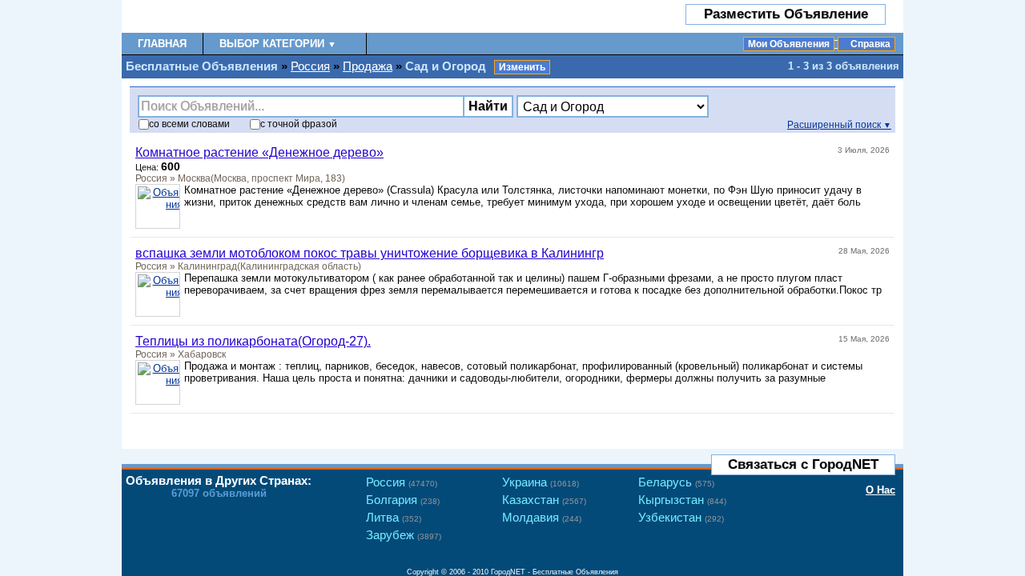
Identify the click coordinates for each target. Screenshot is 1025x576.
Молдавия (541, 517)
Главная (162, 44)
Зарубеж (403, 535)
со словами (189, 124)
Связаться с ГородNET (803, 464)
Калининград (207, 266)
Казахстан (544, 499)
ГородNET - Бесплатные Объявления (554, 572)
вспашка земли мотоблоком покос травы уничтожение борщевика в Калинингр (369, 253)
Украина (540, 482)
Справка (870, 44)
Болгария (403, 499)
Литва (393, 517)
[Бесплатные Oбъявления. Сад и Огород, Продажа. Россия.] (216, 16)
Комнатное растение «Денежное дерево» (259, 152)
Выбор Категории (277, 44)
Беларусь (676, 482)
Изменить (522, 67)
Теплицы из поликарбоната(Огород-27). (253, 341)
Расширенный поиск (839, 124)
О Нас (880, 490)
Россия (310, 66)
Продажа (367, 66)
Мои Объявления (789, 44)
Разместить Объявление (786, 14)
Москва (194, 178)
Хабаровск (202, 354)
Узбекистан (681, 517)
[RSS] (879, 427)
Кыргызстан (682, 499)
